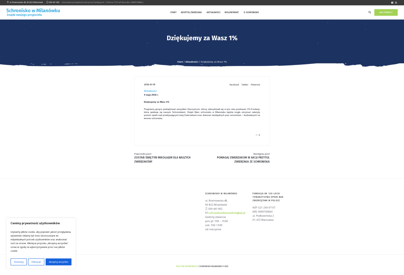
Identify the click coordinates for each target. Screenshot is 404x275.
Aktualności (191, 61)
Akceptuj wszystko (58, 261)
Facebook (234, 84)
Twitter (244, 84)
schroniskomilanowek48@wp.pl (226, 212)
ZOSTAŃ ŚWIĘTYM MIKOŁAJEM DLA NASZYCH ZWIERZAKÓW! (162, 159)
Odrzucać (36, 261)
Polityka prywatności (186, 266)
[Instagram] (396, 2)
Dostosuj (19, 261)
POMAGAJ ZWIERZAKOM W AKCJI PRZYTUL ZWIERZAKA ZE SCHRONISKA (243, 159)
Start (180, 61)
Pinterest (255, 84)
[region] (41, 243)
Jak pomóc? (386, 12)
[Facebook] (392, 2)
